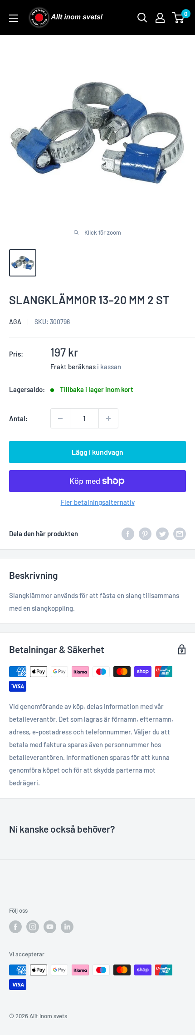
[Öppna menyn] (13, 18)
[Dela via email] (179, 533)
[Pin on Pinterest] (145, 533)
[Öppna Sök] (142, 18)
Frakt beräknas (73, 366)
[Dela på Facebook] (128, 533)
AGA (15, 322)
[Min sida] (160, 18)
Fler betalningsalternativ (98, 502)
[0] (178, 17)
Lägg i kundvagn (97, 451)
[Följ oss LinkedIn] (67, 926)
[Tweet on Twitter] (162, 533)
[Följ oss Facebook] (15, 926)
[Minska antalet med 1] (60, 418)
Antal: (18, 418)
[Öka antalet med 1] (108, 418)
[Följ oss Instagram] (32, 926)
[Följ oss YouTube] (50, 926)
